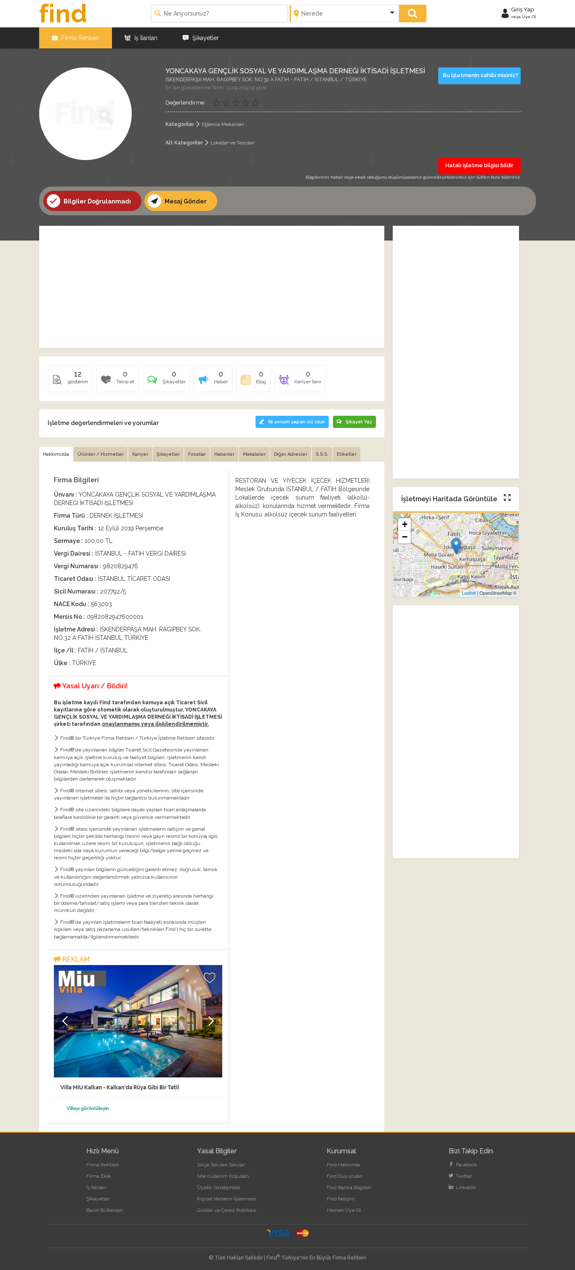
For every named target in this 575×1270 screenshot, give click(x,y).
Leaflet (469, 592)
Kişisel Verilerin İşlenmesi (226, 1199)
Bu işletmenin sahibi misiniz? (480, 75)
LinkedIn (465, 1187)
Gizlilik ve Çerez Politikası (226, 1210)
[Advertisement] (211, 287)
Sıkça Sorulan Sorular (221, 1165)
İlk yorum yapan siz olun (296, 422)
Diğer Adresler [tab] (290, 454)
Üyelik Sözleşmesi (218, 1187)
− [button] (404, 537)
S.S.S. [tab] (322, 454)
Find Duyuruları (345, 1176)
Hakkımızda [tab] (56, 454)
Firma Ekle (98, 1176)
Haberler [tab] (224, 454)
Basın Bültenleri (104, 1210)
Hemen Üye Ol (344, 1210)
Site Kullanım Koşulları (223, 1176)
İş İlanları (145, 38)
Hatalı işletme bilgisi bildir (479, 165)
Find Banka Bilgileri (349, 1187)
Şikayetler (205, 38)
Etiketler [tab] (347, 454)
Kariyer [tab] (140, 454)
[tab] (166, 382)
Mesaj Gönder (185, 201)
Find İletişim (341, 1199)
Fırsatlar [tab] (197, 454)
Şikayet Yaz (359, 422)
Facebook (466, 1165)
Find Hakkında (343, 1165)
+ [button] (404, 524)
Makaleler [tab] (254, 454)
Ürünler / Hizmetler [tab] (100, 454)
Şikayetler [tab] (168, 454)
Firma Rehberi (79, 38)
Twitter (463, 1176)
